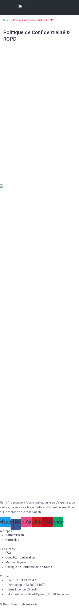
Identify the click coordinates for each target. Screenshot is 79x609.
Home (6, 20)
